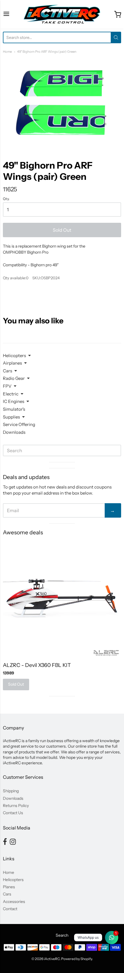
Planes (9, 886)
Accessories (14, 901)
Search (62, 935)
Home (7, 52)
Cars (7, 371)
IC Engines (13, 401)
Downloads (14, 432)
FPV (7, 386)
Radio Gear (14, 378)
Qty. (6, 199)
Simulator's (14, 409)
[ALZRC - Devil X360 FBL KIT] (62, 599)
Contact (10, 908)
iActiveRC (52, 959)
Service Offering (19, 424)
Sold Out (62, 230)
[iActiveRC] (62, 14)
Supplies (11, 417)
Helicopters (14, 355)
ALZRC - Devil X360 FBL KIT (37, 665)
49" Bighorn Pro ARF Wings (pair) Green (46, 52)
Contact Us (13, 812)
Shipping (11, 790)
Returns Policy (16, 805)
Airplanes (12, 363)
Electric (10, 394)
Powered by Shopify (76, 959)
